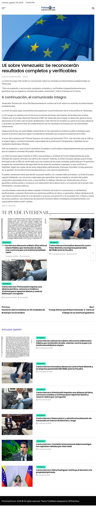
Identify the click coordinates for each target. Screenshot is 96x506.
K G (26, 77)
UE (6, 206)
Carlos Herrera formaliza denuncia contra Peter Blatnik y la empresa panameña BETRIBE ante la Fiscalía (70, 247)
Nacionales (7, 242)
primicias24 (26, 256)
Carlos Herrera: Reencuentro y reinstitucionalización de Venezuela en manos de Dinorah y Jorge (64, 419)
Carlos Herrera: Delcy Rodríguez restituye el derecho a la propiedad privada (64, 471)
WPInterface (73, 501)
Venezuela (11, 206)
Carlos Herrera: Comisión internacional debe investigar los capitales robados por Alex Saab (63, 445)
